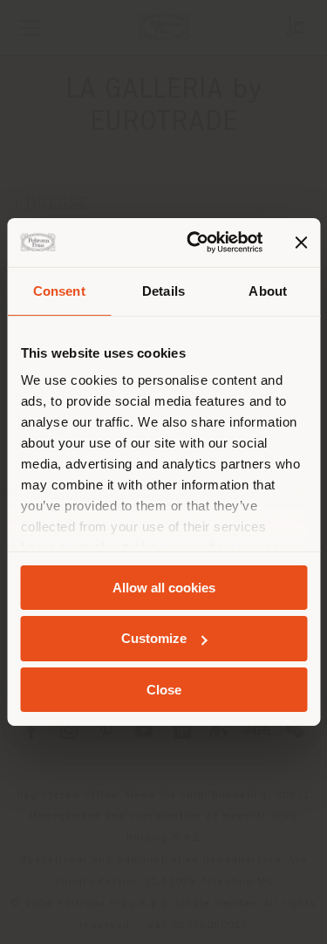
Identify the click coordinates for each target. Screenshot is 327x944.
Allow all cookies (163, 586)
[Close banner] (301, 242)
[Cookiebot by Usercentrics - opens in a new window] (194, 242)
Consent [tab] (59, 290)
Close (163, 689)
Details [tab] (163, 290)
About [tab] (268, 290)
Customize (154, 638)
